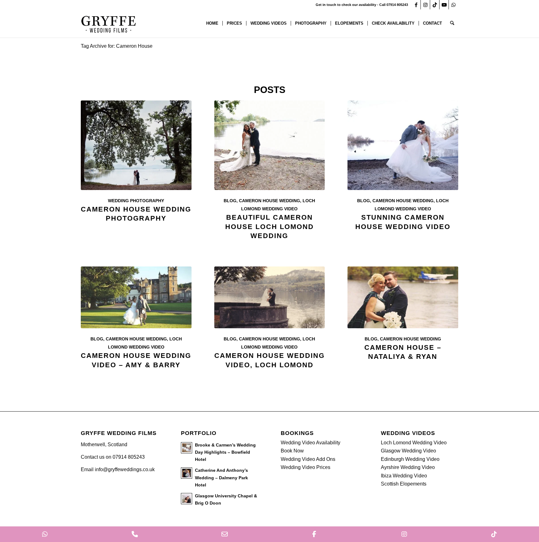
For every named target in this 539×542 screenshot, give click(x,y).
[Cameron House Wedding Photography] (136, 145)
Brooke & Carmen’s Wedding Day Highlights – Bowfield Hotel (225, 452)
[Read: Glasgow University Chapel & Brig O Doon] (186, 498)
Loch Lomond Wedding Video (414, 442)
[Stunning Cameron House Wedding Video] (402, 145)
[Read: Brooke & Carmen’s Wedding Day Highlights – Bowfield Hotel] (186, 447)
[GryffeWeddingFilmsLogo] (109, 23)
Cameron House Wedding (269, 200)
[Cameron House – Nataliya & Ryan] (402, 297)
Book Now (292, 450)
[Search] (452, 23)
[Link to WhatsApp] (453, 4)
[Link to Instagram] (425, 4)
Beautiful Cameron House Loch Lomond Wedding (269, 226)
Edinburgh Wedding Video (410, 459)
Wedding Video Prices (305, 467)
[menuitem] (212, 23)
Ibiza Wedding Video (404, 475)
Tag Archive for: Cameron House (117, 46)
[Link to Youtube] (444, 4)
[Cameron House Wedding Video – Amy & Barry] (136, 297)
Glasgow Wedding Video (408, 450)
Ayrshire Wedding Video (408, 467)
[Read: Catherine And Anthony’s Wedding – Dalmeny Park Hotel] (186, 473)
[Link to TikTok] (434, 4)
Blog (230, 200)
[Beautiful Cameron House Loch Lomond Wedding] (269, 145)
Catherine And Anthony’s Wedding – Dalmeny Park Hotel (221, 477)
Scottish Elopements (403, 483)
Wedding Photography (136, 200)
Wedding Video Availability (310, 442)
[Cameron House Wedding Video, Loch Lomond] (269, 297)
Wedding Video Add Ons (308, 459)
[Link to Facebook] (415, 4)
